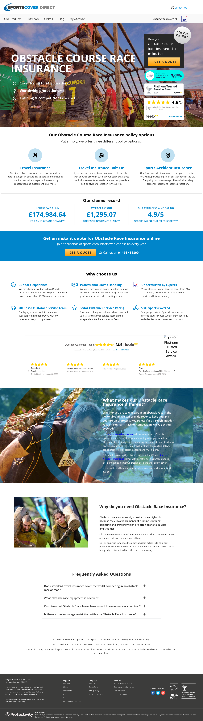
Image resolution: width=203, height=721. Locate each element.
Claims (48, 19)
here (70, 717)
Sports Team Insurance (122, 698)
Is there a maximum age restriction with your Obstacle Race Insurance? (90, 614)
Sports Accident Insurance (124, 687)
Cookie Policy (94, 687)
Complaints (67, 690)
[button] (164, 61)
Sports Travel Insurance (120, 434)
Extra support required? (72, 701)
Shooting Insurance (121, 694)
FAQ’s (65, 694)
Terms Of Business (96, 694)
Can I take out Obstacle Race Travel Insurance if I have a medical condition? (92, 606)
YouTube (163, 693)
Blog (61, 19)
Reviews (33, 19)
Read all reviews (175, 116)
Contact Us (181, 7)
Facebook (153, 693)
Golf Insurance (119, 690)
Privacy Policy (94, 690)
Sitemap (66, 698)
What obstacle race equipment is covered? (71, 598)
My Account (77, 19)
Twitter (158, 693)
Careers (92, 698)
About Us (92, 683)
